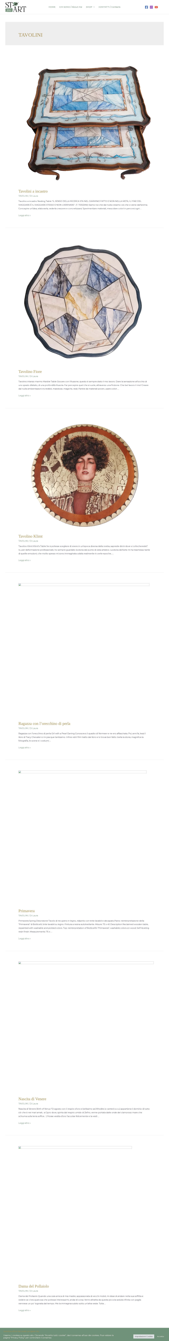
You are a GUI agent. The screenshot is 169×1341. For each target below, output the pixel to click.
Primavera (26, 911)
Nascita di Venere (32, 1099)
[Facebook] (146, 7)
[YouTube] (156, 7)
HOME (52, 7)
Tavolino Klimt (30, 536)
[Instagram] (151, 7)
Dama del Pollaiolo (33, 1286)
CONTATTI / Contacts (109, 7)
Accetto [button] (160, 1336)
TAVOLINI (23, 196)
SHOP (89, 7)
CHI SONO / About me (70, 7)
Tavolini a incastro (33, 191)
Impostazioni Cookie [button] (144, 1336)
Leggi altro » (24, 215)
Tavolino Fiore (30, 371)
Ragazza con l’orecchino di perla (44, 723)
